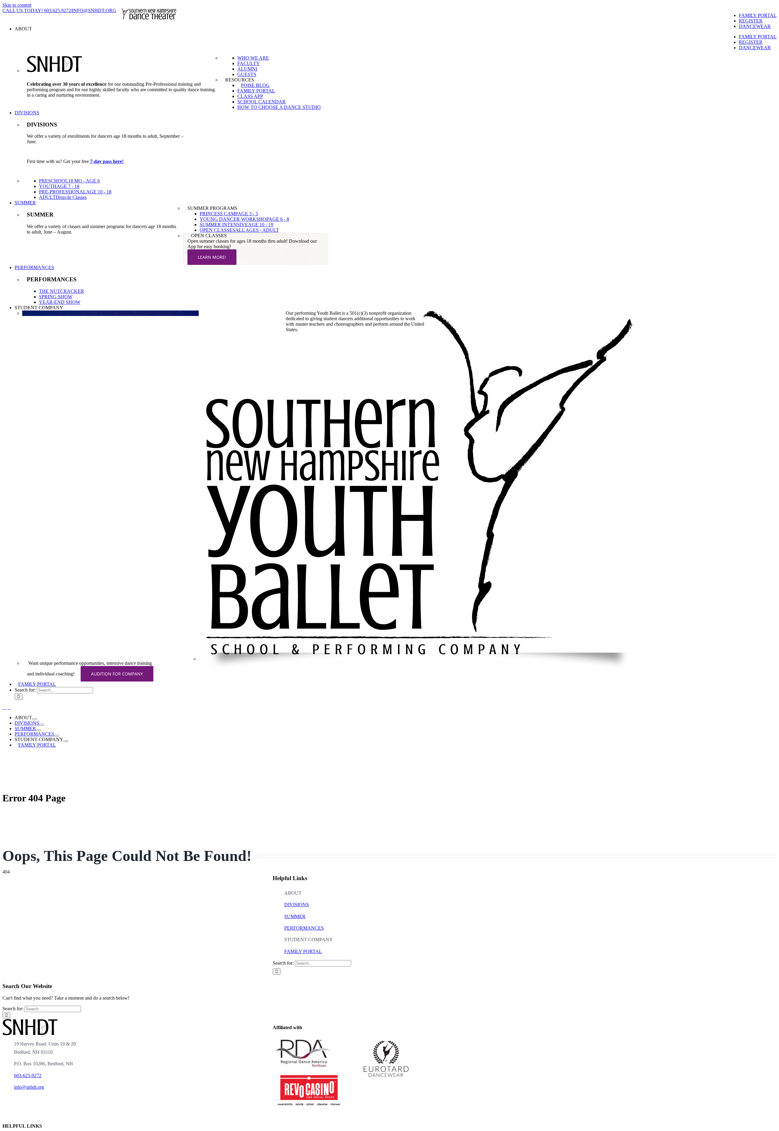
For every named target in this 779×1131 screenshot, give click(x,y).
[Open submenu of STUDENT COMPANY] (65, 741)
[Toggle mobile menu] (4, 707)
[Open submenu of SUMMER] (38, 730)
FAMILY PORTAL (303, 951)
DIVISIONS (296, 904)
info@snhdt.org (29, 1087)
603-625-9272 (27, 1075)
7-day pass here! (107, 161)
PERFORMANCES (304, 928)
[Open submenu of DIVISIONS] (41, 725)
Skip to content (16, 5)
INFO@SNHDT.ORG (94, 10)
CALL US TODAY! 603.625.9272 (36, 10)
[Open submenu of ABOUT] (34, 719)
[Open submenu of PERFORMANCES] (56, 736)
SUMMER (295, 916)
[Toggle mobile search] (9, 707)
